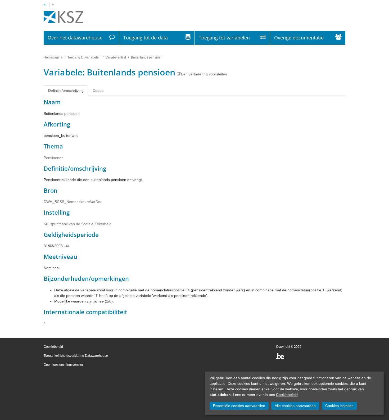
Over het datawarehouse (75, 37)
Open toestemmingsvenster (63, 365)
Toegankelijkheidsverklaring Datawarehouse (76, 356)
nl (45, 5)
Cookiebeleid (287, 394)
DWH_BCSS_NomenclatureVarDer (73, 202)
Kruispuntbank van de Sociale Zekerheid (77, 224)
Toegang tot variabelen (224, 37)
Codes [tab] (98, 90)
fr (53, 5)
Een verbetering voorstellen (204, 74)
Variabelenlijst (116, 57)
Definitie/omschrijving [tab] (66, 90)
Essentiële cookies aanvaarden (239, 406)
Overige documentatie (299, 37)
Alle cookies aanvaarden (295, 406)
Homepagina (53, 57)
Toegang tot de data (145, 37)
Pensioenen (54, 158)
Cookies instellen (339, 406)
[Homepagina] (63, 17)
